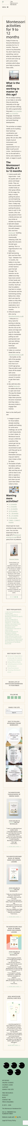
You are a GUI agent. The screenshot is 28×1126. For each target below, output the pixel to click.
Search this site (8, 1089)
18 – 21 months (13, 516)
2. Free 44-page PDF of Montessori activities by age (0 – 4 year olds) (14, 616)
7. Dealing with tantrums (12, 634)
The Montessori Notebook (14, 3)
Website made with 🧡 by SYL (11, 1117)
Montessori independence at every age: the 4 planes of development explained (14, 658)
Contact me (6, 1100)
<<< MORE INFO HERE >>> (14, 846)
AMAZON (11, 822)
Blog (4, 1097)
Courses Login (7, 1085)
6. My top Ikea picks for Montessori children (11, 632)
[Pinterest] (17, 597)
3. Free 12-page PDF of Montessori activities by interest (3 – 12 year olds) (12, 621)
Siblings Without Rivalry (14, 662)
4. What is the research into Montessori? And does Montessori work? (12, 625)
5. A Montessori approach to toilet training (13, 629)
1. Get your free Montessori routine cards (13, 612)
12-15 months (13, 511)
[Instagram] (11, 597)
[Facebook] (13, 597)
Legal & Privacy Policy (9, 1120)
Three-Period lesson (13, 668)
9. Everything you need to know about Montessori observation (14, 639)
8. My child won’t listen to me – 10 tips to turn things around (13, 636)
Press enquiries (8, 1102)
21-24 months (13, 518)
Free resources (7, 1093)
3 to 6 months (17, 111)
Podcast (5, 1095)
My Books (5, 1080)
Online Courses (8, 1082)
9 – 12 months (13, 509)
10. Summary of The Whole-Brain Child (13, 642)
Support (5, 1087)
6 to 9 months (13, 113)
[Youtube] (15, 597)
